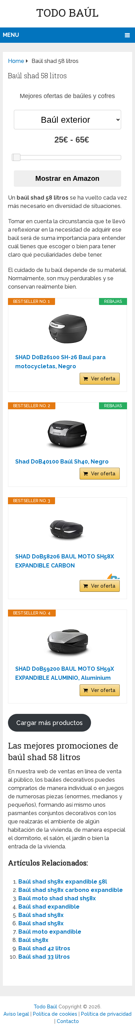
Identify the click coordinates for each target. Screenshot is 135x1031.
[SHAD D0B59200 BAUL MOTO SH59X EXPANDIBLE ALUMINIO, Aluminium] (67, 640)
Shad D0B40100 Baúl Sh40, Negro (62, 461)
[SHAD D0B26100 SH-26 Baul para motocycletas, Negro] (67, 329)
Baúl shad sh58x (41, 915)
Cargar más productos (49, 722)
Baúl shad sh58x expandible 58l (62, 881)
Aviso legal (16, 1014)
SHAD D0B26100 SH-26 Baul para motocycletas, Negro (60, 362)
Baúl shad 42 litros (44, 948)
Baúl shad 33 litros (44, 956)
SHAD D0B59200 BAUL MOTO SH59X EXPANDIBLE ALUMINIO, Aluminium (64, 673)
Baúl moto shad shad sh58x (57, 898)
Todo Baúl (67, 12)
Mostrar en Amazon (67, 178)
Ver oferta (103, 378)
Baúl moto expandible (49, 931)
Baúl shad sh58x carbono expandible (70, 890)
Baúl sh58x (33, 940)
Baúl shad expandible (49, 906)
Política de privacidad (106, 1014)
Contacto (68, 1021)
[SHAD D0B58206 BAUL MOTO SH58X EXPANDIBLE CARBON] (67, 528)
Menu (11, 35)
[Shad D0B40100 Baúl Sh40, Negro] (67, 433)
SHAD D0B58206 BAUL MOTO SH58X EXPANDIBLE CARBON (64, 561)
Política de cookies (55, 1014)
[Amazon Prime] (110, 576)
